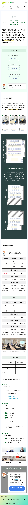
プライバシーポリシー (15, 499)
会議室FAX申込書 (12, 396)
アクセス (23, 499)
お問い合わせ (14, 500)
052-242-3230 (18, 479)
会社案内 (7, 499)
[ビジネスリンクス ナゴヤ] (9, 2)
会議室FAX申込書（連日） (14, 398)
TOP (2, 496)
